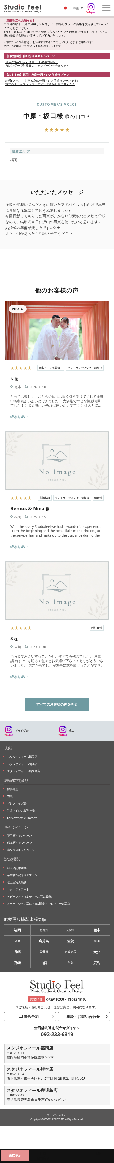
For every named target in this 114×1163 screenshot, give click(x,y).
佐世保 (44, 952)
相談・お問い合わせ (82, 1016)
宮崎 (17, 962)
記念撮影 (12, 859)
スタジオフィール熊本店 (22, 764)
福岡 (17, 930)
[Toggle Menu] (106, 7)
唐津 (97, 941)
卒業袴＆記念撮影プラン (22, 875)
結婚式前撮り (16, 780)
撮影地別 (12, 789)
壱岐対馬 (70, 952)
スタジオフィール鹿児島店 (23, 771)
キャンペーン (16, 827)
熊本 (96, 930)
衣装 (10, 796)
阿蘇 (17, 941)
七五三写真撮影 (16, 882)
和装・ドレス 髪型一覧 (21, 810)
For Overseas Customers (22, 818)
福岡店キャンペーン (19, 835)
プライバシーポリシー (57, 1114)
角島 (70, 963)
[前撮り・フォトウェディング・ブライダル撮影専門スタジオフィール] (24, 8)
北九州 (44, 930)
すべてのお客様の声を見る (57, 704)
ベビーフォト (30, 896)
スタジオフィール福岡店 (22, 757)
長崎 (17, 951)
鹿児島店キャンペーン (20, 850)
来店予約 (31, 1016)
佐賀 (70, 941)
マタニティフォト (18, 889)
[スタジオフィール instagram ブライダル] (90, 8)
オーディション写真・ (38, 904)
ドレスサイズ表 (16, 803)
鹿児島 (44, 941)
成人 (71, 731)
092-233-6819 (57, 1034)
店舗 (8, 748)
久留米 (70, 930)
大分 (96, 951)
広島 (96, 962)
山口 (44, 962)
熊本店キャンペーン (19, 843)
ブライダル (22, 731)
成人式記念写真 (16, 868)
